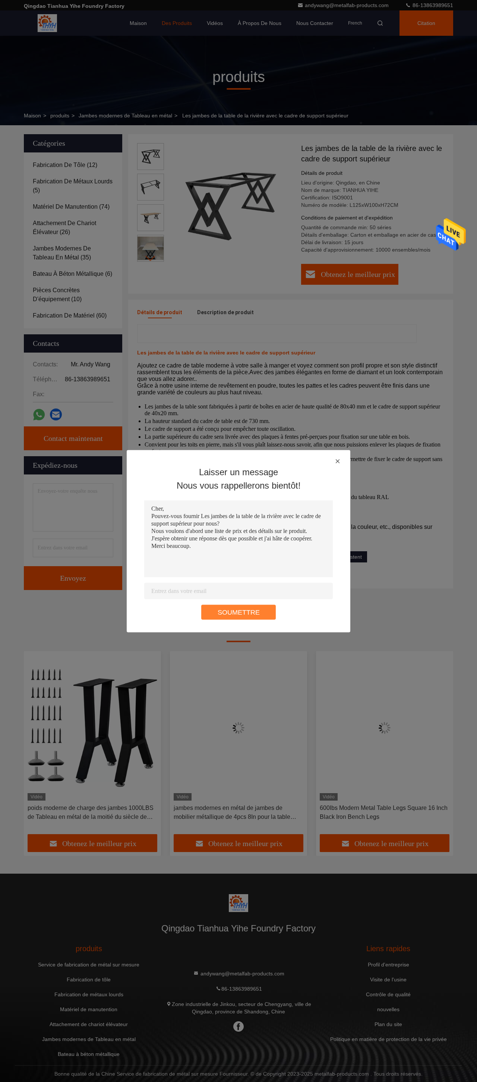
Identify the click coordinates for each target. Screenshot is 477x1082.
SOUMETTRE (239, 612)
